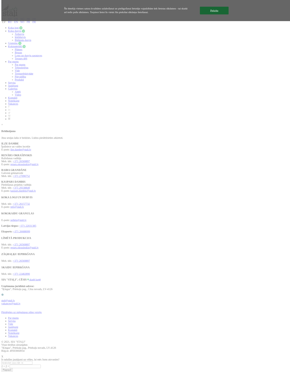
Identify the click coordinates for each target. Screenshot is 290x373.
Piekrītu (214, 10)
